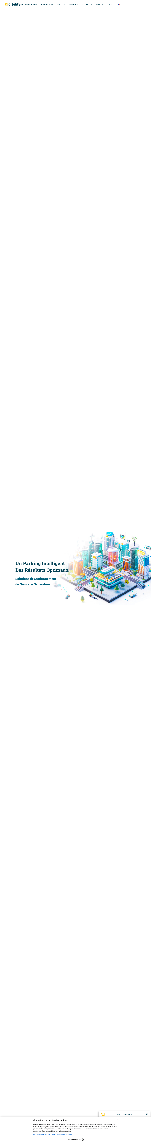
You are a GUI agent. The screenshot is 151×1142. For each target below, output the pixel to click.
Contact (111, 5)
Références (74, 5)
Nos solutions (47, 5)
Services (99, 5)
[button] (147, 1114)
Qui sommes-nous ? (28, 5)
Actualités (87, 5)
